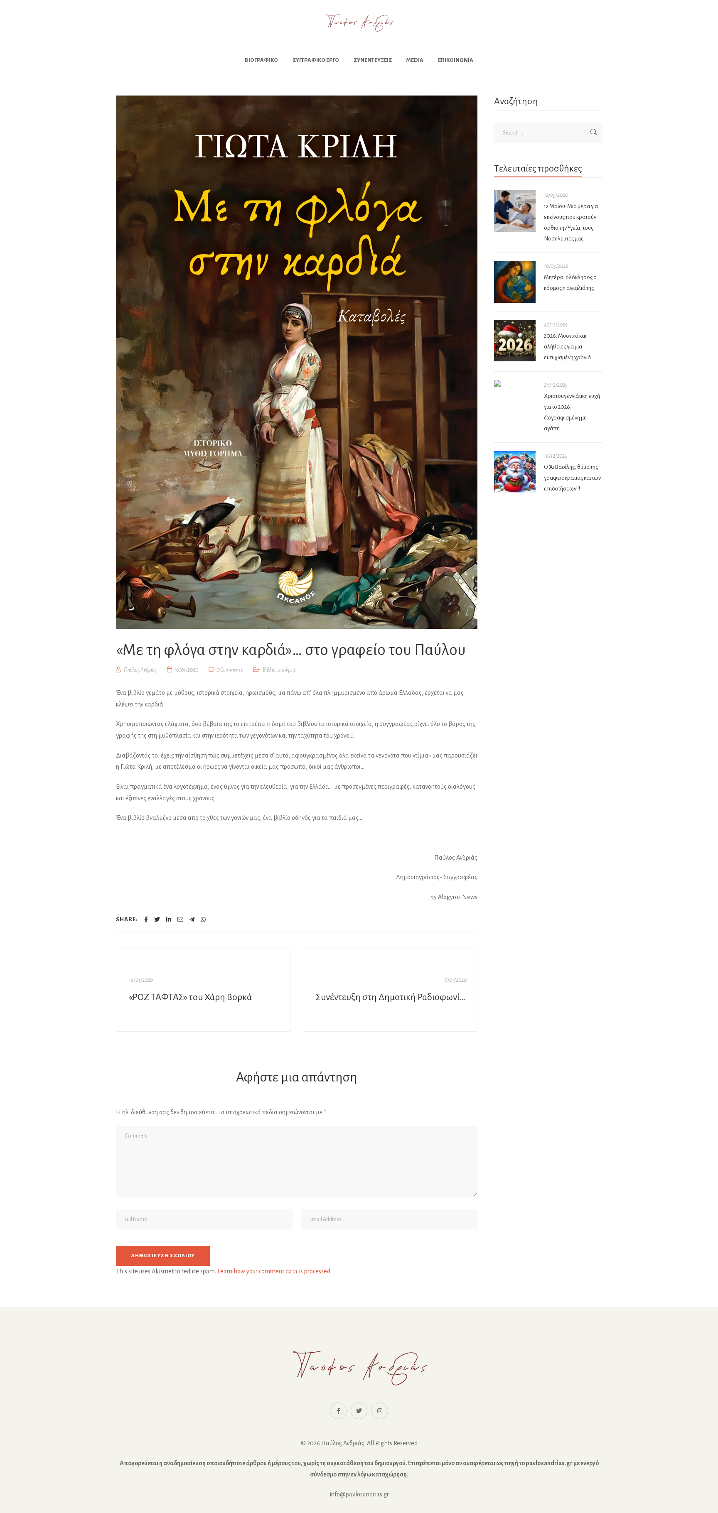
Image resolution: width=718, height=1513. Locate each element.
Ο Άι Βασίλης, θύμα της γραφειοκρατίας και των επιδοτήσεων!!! (572, 478)
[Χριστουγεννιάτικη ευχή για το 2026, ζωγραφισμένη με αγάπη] (515, 383)
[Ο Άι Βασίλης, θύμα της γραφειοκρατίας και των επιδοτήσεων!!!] (515, 472)
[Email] (180, 919)
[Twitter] (157, 919)
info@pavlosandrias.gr (359, 1494)
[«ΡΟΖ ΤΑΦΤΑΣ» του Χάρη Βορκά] (203, 990)
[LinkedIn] (168, 919)
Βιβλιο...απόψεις (279, 670)
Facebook (338, 1411)
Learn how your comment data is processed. (274, 1271)
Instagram (379, 1411)
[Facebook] (146, 919)
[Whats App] (203, 919)
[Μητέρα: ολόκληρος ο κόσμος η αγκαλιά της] (515, 282)
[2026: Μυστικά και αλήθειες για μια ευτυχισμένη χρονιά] (515, 340)
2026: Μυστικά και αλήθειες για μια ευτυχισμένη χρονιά (567, 346)
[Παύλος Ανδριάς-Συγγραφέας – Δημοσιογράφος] (359, 23)
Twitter (359, 1411)
